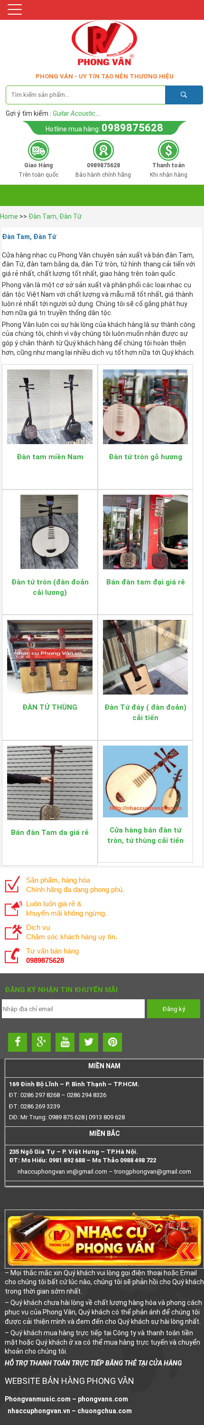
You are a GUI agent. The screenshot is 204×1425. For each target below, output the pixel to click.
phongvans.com (103, 1399)
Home (9, 216)
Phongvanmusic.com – (41, 1399)
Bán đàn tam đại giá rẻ (145, 582)
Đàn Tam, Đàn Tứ (55, 216)
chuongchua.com (104, 1411)
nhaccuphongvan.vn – (41, 1411)
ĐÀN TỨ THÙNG (49, 707)
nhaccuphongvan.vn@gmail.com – (66, 1171)
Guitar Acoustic (74, 113)
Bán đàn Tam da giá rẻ (50, 832)
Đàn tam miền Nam (50, 457)
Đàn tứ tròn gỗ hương (145, 457)
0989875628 (132, 128)
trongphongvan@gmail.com (152, 1171)
